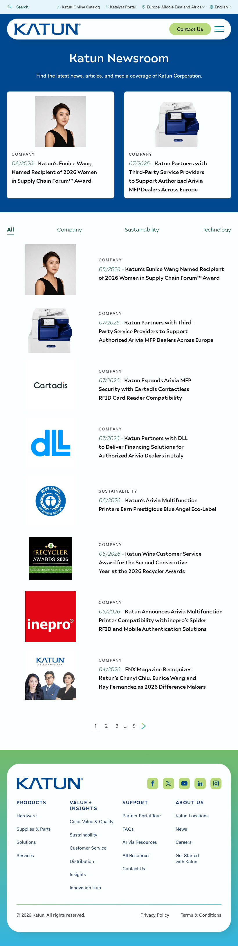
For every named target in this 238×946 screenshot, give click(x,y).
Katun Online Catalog (81, 7)
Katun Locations (192, 815)
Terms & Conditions (201, 915)
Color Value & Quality (91, 821)
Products (31, 802)
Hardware (27, 815)
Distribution (82, 861)
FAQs (128, 829)
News (181, 829)
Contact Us (190, 29)
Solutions (26, 842)
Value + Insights (84, 805)
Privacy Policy (154, 915)
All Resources (136, 855)
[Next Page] (143, 726)
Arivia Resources (139, 842)
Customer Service (88, 848)
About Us (190, 802)
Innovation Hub (85, 887)
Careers (184, 842)
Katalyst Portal (123, 7)
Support (135, 802)
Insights (78, 874)
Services (25, 855)
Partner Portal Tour (141, 815)
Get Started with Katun (187, 858)
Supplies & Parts (34, 829)
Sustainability (83, 835)
